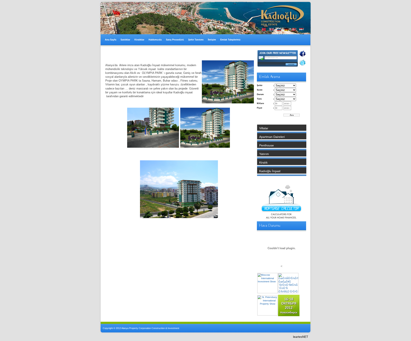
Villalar (263, 128)
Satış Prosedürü (175, 39)
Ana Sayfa (110, 39)
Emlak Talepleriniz (230, 39)
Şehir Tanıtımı (196, 39)
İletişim (212, 39)
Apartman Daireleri (272, 136)
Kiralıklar (139, 39)
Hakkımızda (155, 39)
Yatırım (264, 154)
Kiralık (263, 162)
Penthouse (266, 145)
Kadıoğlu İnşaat (269, 171)
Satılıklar (125, 39)
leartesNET (300, 336)
